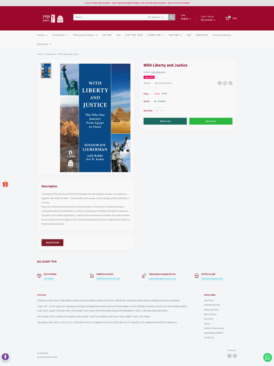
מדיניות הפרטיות (212, 304)
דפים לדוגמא (52, 242)
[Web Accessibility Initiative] (5, 356)
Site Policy (209, 300)
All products (50, 54)
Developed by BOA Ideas (47, 357)
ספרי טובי (106, 34)
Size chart (208, 318)
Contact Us (209, 337)
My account (207, 19)
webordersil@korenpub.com (162, 278)
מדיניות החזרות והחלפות (108, 278)
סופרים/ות (174, 34)
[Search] (171, 17)
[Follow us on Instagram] (235, 356)
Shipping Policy (211, 309)
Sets (118, 34)
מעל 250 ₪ (49, 278)
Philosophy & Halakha (83, 34)
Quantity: (148, 110)
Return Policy (210, 314)
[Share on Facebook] (220, 83)
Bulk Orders (42, 44)
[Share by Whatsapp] (230, 83)
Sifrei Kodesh (58, 34)
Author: (154, 72)
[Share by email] (225, 83)
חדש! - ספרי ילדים (134, 34)
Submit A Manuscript (214, 328)
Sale (189, 34)
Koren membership (222, 34)
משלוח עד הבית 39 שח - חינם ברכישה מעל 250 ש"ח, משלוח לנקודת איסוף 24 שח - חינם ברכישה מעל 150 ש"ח (137, 3)
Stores (207, 323)
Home (39, 54)
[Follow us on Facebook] (229, 356)
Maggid (147, 83)
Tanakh (40, 34)
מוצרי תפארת (154, 34)
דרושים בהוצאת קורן (213, 332)
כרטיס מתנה (202, 34)
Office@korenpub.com (212, 278)
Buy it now (211, 121)
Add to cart (165, 121)
